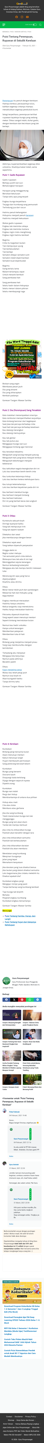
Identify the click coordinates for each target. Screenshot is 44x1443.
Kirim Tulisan (8, 1424)
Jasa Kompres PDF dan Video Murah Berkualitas (21, 1431)
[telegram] (38, 1000)
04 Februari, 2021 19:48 (18, 1115)
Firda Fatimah (14, 1112)
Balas (11, 1156)
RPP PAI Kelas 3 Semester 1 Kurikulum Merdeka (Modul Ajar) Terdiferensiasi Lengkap (21, 1331)
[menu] (5, 24)
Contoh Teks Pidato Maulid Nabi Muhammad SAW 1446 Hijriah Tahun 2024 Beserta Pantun (20, 1342)
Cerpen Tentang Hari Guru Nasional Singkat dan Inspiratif (11, 1044)
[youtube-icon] (27, 17)
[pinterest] (22, 1000)
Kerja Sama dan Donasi (25, 1420)
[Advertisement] (22, 74)
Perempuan (7, 100)
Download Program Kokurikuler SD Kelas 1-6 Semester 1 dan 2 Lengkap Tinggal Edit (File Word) (22, 1309)
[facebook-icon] (16, 17)
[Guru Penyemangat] (22, 3)
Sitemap (11, 1420)
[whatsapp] (30, 1000)
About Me (35, 1427)
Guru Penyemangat (21, 1139)
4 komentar (6, 48)
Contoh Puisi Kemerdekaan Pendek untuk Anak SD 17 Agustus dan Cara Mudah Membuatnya (20, 1353)
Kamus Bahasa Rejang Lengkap (27, 1424)
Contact (9, 1417)
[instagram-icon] (22, 17)
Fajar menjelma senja (12, 669)
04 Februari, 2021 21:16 (22, 1142)
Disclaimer (19, 1417)
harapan (30, 215)
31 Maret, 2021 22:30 (17, 1168)
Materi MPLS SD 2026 (32, 1435)
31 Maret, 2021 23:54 (21, 1203)
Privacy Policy (30, 1417)
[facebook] (6, 1000)
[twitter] (14, 1000)
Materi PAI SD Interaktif (12, 1435)
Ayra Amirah (14, 1165)
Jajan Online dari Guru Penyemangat (16, 1427)
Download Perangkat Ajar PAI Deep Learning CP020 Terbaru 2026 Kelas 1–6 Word (22, 1320)
